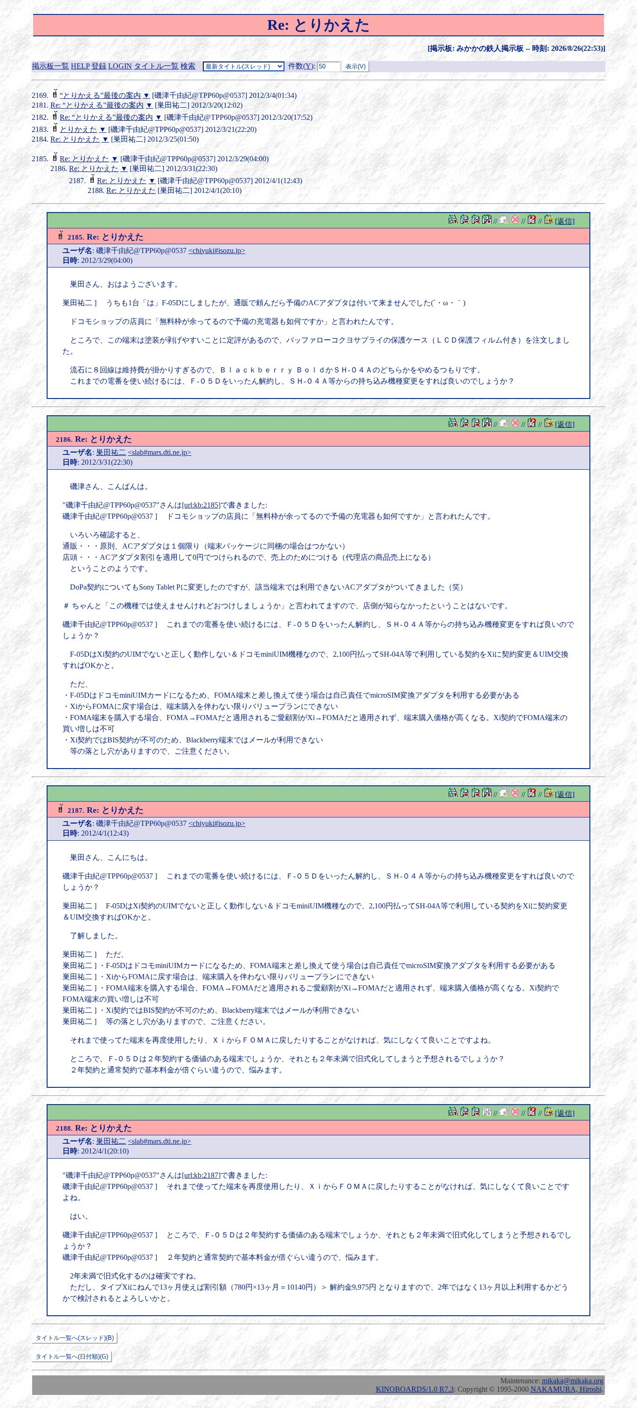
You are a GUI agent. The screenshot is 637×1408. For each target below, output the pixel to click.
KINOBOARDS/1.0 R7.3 (415, 1389)
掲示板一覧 (50, 66)
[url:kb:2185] (201, 505)
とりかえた (78, 129)
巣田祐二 (111, 452)
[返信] (565, 221)
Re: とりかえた (75, 139)
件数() (300, 66)
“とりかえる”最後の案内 (100, 95)
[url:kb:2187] (201, 1175)
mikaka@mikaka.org (572, 1381)
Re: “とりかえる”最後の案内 (97, 105)
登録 (98, 66)
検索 (187, 66)
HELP (80, 66)
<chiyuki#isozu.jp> (216, 250)
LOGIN (120, 66)
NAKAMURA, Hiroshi (566, 1389)
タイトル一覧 (156, 66)
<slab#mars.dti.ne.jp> (159, 452)
